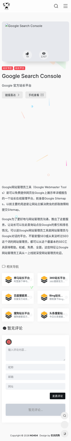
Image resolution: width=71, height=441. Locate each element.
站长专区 (7, 68)
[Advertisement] (35, 140)
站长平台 (19, 68)
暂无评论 (15, 328)
